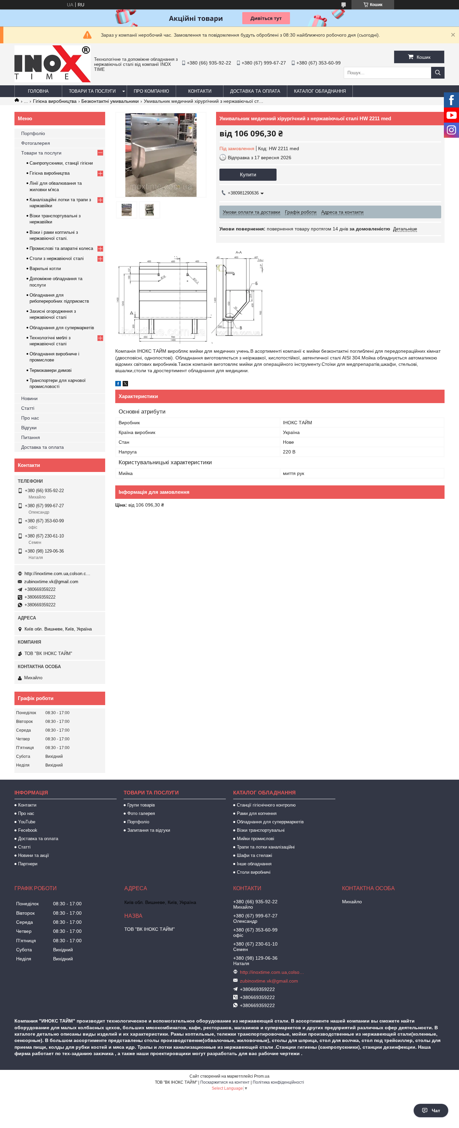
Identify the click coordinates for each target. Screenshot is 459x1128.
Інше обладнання (254, 863)
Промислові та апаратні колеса (61, 248)
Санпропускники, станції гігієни (61, 163)
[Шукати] (438, 73)
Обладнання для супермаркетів (62, 327)
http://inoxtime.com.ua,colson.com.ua (58, 573)
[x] (125, 384)
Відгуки (29, 427)
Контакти (199, 91)
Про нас (30, 418)
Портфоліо (33, 133)
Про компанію (151, 91)
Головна (38, 91)
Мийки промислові (255, 838)
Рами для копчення (257, 813)
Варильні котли (45, 268)
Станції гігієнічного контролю (266, 805)
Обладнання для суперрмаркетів (270, 821)
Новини (29, 398)
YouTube (26, 821)
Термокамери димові (51, 370)
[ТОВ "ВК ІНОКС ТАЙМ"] (52, 80)
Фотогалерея (35, 143)
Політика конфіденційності (278, 1082)
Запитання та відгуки (148, 830)
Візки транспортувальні (261, 830)
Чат (436, 1110)
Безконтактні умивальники (110, 101)
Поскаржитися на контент (225, 1082)
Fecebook (27, 830)
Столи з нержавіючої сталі (57, 258)
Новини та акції (33, 855)
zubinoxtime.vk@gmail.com (51, 581)
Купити (248, 174)
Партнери (27, 863)
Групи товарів (141, 805)
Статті (27, 408)
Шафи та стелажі (254, 855)
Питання (30, 437)
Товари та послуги (92, 91)
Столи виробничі (253, 872)
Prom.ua (261, 1076)
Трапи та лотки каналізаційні (266, 847)
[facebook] (118, 384)
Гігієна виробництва (55, 101)
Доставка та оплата (255, 91)
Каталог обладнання (320, 91)
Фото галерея (141, 813)
